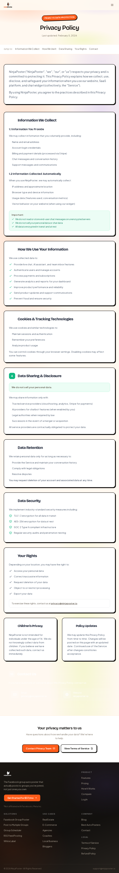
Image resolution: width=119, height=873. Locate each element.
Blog (83, 819)
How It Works (88, 788)
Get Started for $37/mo (20, 797)
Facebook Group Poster (16, 819)
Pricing (84, 783)
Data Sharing (65, 48)
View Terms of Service (76, 748)
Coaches (47, 835)
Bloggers (47, 846)
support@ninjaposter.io (104, 868)
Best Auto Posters (90, 824)
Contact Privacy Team (38, 748)
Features (85, 777)
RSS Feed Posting (13, 835)
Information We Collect (27, 48)
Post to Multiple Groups (16, 824)
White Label (10, 841)
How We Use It (49, 48)
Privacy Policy (88, 848)
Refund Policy (88, 853)
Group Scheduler (12, 830)
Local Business (50, 841)
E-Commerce (50, 824)
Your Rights (81, 48)
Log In (84, 799)
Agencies (47, 830)
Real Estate (48, 819)
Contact (93, 48)
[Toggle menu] (112, 5)
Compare (86, 794)
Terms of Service (90, 842)
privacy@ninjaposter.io (64, 603)
